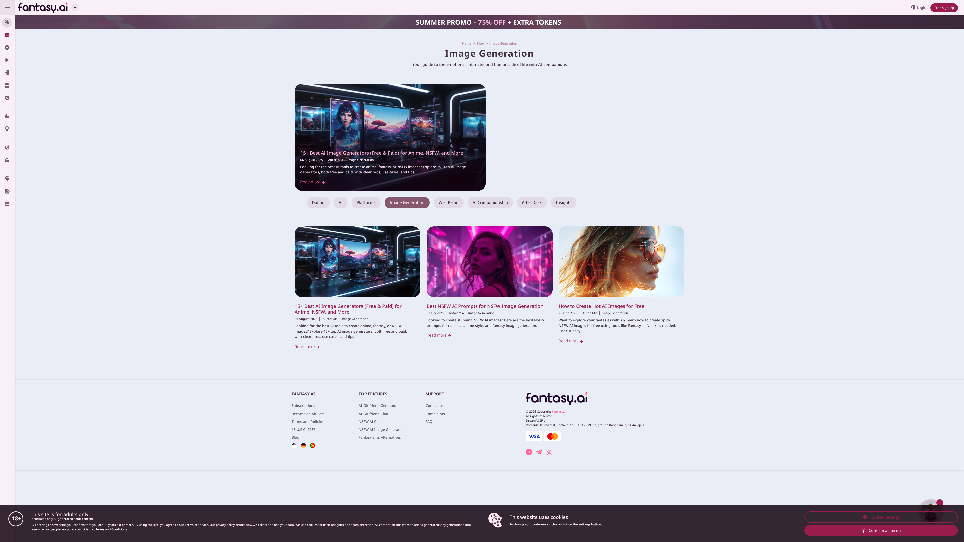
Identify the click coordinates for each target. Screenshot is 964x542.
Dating (318, 202)
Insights (563, 202)
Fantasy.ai (559, 411)
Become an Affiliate (308, 413)
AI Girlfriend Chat (373, 413)
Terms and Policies (308, 421)
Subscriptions (303, 405)
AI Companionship (490, 202)
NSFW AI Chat (370, 421)
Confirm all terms (885, 530)
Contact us (435, 405)
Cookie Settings (885, 517)
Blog (480, 43)
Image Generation (360, 160)
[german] (303, 445)
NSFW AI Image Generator (381, 429)
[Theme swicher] (7, 116)
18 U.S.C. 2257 (303, 429)
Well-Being (449, 202)
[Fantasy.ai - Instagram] (529, 452)
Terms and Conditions (111, 529)
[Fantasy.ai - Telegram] (539, 452)
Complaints (435, 413)
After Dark (532, 202)
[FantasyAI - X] (549, 451)
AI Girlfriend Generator (378, 405)
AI (341, 202)
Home (466, 43)
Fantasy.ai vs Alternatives (380, 437)
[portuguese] (312, 445)
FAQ (429, 421)
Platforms (366, 202)
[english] (294, 445)
